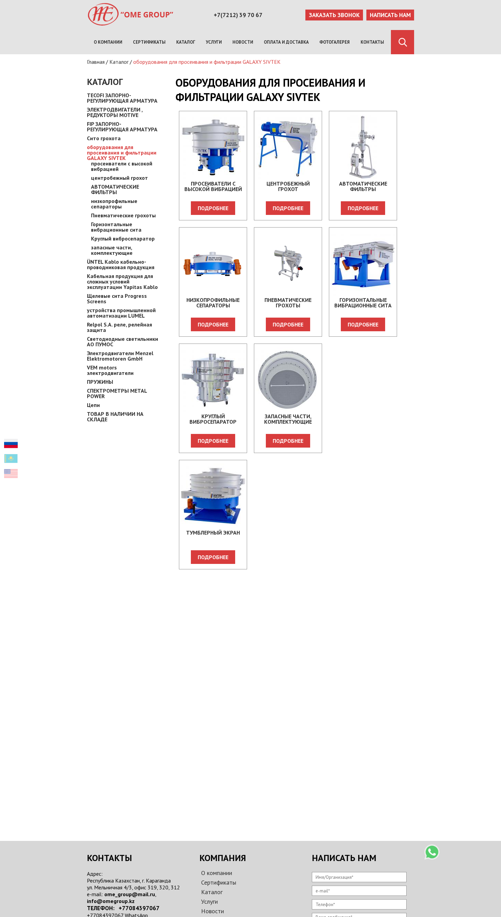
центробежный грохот (119, 177)
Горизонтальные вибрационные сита (116, 227)
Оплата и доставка (286, 42)
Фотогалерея (334, 42)
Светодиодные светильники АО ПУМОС (122, 341)
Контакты (372, 42)
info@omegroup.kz (111, 901)
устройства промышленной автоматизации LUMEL (121, 313)
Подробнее (213, 208)
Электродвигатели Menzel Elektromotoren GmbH (120, 356)
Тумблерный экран (213, 532)
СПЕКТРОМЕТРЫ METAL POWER (117, 393)
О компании (108, 42)
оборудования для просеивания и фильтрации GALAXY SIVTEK (206, 61)
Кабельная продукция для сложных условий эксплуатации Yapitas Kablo (122, 281)
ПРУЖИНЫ (100, 381)
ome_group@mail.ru (129, 894)
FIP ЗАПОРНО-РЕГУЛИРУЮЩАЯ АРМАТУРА (122, 126)
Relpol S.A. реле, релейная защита (119, 327)
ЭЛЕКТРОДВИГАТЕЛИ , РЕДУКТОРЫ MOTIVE (114, 112)
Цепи (93, 405)
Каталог (185, 42)
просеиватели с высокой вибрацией (121, 166)
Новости (242, 42)
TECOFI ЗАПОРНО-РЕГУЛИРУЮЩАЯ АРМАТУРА (122, 98)
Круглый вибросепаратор (123, 238)
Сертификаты (149, 42)
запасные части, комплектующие (112, 250)
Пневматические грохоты (123, 215)
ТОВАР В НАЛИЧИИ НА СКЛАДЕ (115, 416)
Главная (96, 61)
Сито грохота (104, 138)
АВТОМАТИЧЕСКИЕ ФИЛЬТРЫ (115, 189)
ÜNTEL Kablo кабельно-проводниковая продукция (120, 264)
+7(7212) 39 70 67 (238, 15)
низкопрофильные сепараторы (114, 204)
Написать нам (390, 15)
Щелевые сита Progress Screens (117, 298)
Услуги (214, 42)
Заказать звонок (334, 15)
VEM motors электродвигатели (110, 370)
